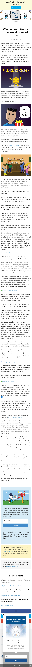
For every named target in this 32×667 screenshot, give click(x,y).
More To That (16, 15)
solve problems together (15, 417)
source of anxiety (14, 145)
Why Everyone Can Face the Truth (11, 586)
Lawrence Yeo (17, 39)
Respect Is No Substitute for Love (11, 595)
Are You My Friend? (7, 605)
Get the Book (16, 7)
